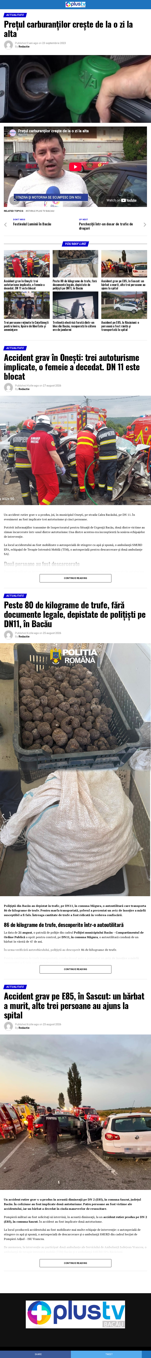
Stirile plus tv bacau (40, 211)
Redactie (24, 46)
